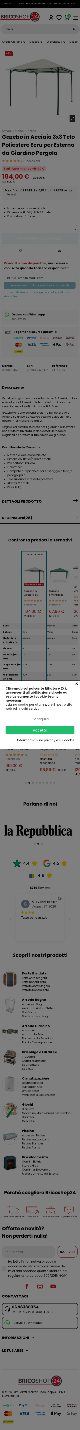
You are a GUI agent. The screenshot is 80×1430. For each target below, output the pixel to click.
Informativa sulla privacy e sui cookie (45, 740)
